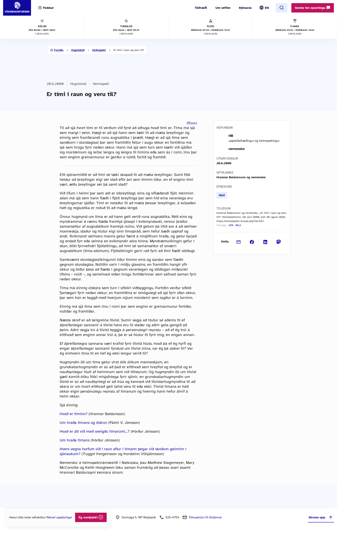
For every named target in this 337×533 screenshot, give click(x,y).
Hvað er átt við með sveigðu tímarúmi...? (94, 431)
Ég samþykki (88, 517)
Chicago (221, 225)
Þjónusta (245, 8)
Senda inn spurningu (310, 8)
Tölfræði (201, 8)
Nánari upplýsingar (59, 517)
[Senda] (238, 241)
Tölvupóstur (205, 517)
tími (222, 195)
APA (231, 225)
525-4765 (172, 517)
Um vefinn (223, 8)
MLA (238, 225)
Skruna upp (317, 517)
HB (231, 136)
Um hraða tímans (75, 440)
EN (267, 8)
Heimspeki (99, 50)
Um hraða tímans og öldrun (83, 422)
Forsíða (58, 50)
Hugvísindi (77, 50)
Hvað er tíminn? (73, 413)
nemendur (237, 149)
